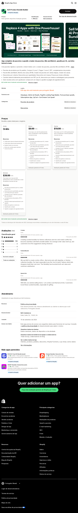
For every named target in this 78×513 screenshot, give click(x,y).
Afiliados (43, 467)
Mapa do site (6, 503)
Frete (41, 433)
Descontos (24, 108)
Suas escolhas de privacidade (12, 507)
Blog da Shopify (7, 460)
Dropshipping (44, 412)
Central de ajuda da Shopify (11, 449)
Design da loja (6, 426)
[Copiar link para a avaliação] (26, 230)
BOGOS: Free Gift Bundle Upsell (16, 354)
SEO (41, 430)
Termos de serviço (8, 493)
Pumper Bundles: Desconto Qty (54, 354)
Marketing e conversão (9, 430)
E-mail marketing (45, 426)
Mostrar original (32, 82)
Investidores (44, 456)
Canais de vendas (8, 412)
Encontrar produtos (8, 416)
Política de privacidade (28, 304)
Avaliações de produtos (48, 419)
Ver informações (26, 345)
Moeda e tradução (46, 437)
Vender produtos (7, 419)
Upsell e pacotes (45, 423)
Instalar (67, 11)
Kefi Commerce (47, 18)
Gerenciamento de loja (9, 433)
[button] (20, 358)
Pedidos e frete (7, 423)
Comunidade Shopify (9, 456)
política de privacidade (29, 326)
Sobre (42, 449)
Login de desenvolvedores (10, 489)
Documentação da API (9, 453)
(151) (36, 18)
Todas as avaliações (9, 260)
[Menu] (75, 3)
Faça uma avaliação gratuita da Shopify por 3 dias (39, 390)
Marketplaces (44, 416)
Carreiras (43, 453)
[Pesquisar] (72, 3)
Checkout (24, 95)
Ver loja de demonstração (67, 16)
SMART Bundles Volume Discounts (17, 365)
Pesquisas (5, 463)
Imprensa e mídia (45, 460)
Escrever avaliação (8, 256)
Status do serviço (45, 474)
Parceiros (43, 463)
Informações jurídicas (47, 470)
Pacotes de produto (27, 102)
